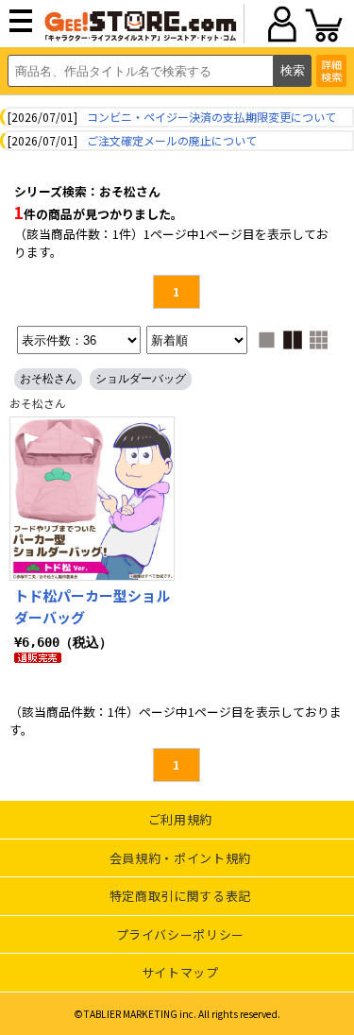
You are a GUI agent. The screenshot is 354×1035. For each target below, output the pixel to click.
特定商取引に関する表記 (180, 896)
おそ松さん (48, 378)
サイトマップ (180, 972)
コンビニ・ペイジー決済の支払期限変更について (211, 117)
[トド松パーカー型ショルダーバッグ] (92, 499)
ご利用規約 (180, 819)
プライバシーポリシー (180, 934)
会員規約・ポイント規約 (180, 858)
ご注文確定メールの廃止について (172, 140)
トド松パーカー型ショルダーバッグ (92, 606)
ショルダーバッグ (140, 378)
